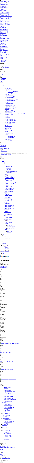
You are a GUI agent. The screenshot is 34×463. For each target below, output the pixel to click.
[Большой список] (1, 270)
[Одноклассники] (1, 256)
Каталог (5, 163)
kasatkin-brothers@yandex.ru (5, 251)
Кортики (6, 216)
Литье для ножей (9, 231)
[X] (4, 256)
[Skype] (7, 256)
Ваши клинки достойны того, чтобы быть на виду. (7, 447)
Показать (2, 338)
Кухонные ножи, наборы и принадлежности (11, 165)
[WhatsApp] (6, 256)
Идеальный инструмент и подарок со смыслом (7, 445)
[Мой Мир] (3, 256)
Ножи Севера (7, 185)
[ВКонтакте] (0, 256)
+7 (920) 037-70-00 (3, 79)
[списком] (1, 269)
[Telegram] (8, 256)
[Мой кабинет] (0, 155)
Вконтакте (3, 252)
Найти (1, 462)
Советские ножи (7, 193)
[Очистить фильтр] (0, 337)
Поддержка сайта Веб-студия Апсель (4, 460)
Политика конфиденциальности (5, 458)
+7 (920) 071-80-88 (3, 60)
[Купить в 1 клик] (0, 350)
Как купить (2, 448)
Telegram (3, 253)
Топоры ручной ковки (8, 204)
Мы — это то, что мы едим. (4, 446)
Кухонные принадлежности (11, 170)
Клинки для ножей (9, 225)
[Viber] (5, 256)
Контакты (1, 449)
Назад (5, 162)
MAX (3, 74)
